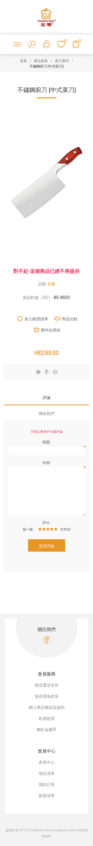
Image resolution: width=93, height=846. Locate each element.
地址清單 (47, 773)
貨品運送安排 (47, 685)
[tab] (46, 397)
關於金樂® (46, 729)
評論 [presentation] (47, 397)
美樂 (51, 284)
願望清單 (47, 795)
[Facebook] (46, 640)
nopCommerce (52, 824)
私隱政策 (47, 718)
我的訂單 (47, 784)
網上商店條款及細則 (46, 707)
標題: (46, 441)
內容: (46, 462)
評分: (46, 522)
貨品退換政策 (47, 696)
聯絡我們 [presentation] (47, 413)
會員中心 (47, 762)
